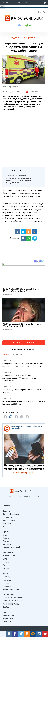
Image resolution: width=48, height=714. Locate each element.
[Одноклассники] (28, 231)
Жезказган (7, 586)
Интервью (7, 523)
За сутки (6, 354)
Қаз (39, 12)
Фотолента (7, 517)
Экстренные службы (11, 604)
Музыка (6, 538)
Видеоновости (9, 520)
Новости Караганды (11, 514)
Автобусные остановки (13, 600)
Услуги (5, 565)
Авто (5, 559)
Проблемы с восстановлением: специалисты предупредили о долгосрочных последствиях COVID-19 (19, 179)
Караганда (7, 576)
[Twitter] (23, 231)
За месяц (14, 354)
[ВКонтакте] (17, 231)
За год (21, 354)
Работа (6, 562)
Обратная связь (14, 496)
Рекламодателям (20, 2)
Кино (5, 535)
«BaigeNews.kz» (35, 92)
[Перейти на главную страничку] (24, 20)
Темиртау (7, 580)
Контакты (6, 2)
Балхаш (6, 583)
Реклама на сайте (31, 496)
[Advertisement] (24, 137)
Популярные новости (23, 350)
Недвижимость (9, 555)
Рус (44, 12)
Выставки (7, 544)
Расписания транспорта (13, 597)
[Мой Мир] (34, 231)
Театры (6, 541)
